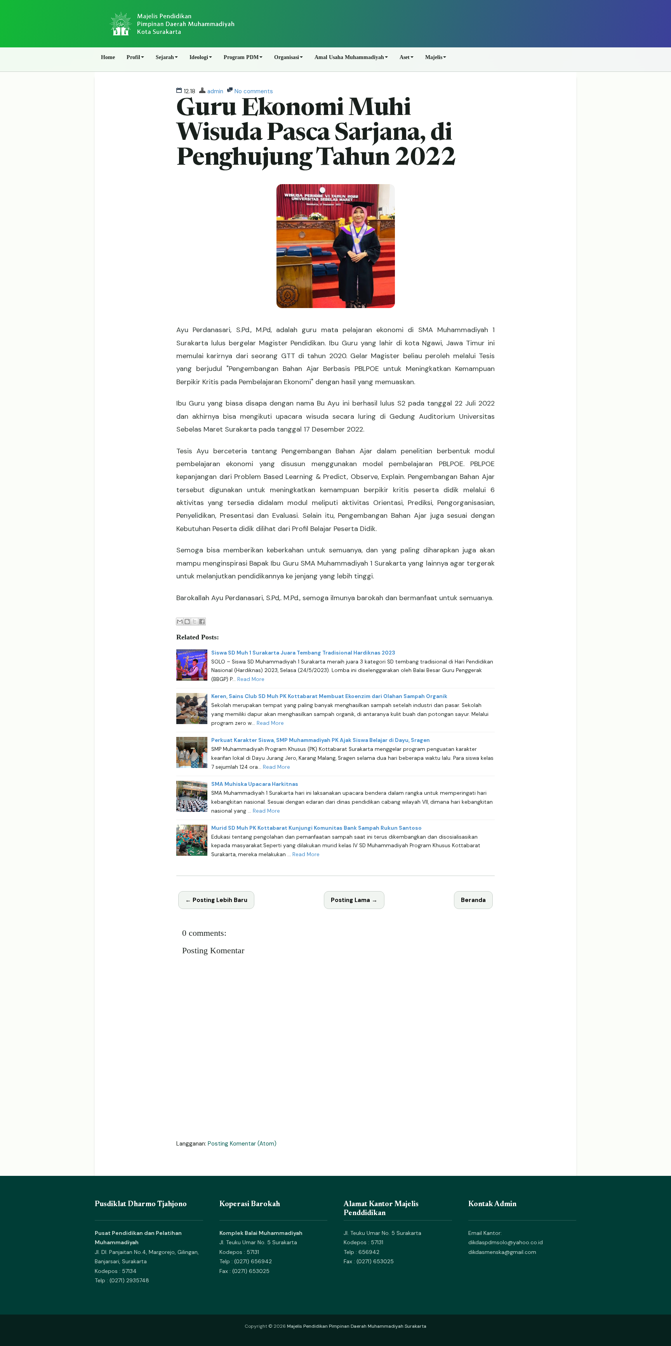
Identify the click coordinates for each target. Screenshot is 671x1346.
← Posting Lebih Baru (216, 900)
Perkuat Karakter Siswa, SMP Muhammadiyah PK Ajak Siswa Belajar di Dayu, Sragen (320, 740)
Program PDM (241, 57)
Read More (250, 679)
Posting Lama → (354, 900)
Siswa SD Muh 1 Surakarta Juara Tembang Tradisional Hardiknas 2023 (303, 652)
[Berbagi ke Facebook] (202, 621)
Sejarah (165, 57)
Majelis (433, 57)
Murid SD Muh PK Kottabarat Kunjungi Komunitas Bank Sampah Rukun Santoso (316, 828)
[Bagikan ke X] (194, 621)
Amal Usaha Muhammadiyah (349, 57)
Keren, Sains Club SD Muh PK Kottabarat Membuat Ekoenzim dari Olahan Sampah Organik (329, 696)
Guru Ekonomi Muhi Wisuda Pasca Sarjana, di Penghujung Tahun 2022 (316, 134)
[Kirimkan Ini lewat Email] (180, 621)
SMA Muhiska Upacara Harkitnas (254, 784)
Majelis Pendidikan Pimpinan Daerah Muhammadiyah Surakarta (356, 1326)
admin (215, 91)
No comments (254, 91)
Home (108, 57)
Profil (133, 57)
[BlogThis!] (187, 621)
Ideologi (198, 57)
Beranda (473, 900)
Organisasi (286, 57)
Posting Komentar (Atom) (242, 1143)
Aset (405, 57)
